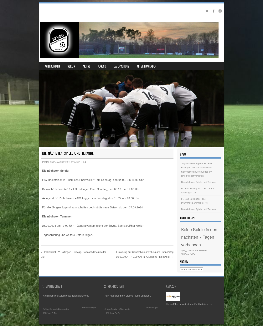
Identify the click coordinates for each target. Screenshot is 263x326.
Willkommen (52, 66)
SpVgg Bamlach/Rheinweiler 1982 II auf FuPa (118, 311)
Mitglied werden (146, 66)
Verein (71, 66)
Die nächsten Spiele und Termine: (199, 182)
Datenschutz (121, 66)
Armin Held (80, 161)
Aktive (86, 66)
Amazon (207, 304)
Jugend (102, 66)
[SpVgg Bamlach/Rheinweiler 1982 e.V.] (129, 40)
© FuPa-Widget (89, 307)
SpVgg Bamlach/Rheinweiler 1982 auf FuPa (194, 252)
